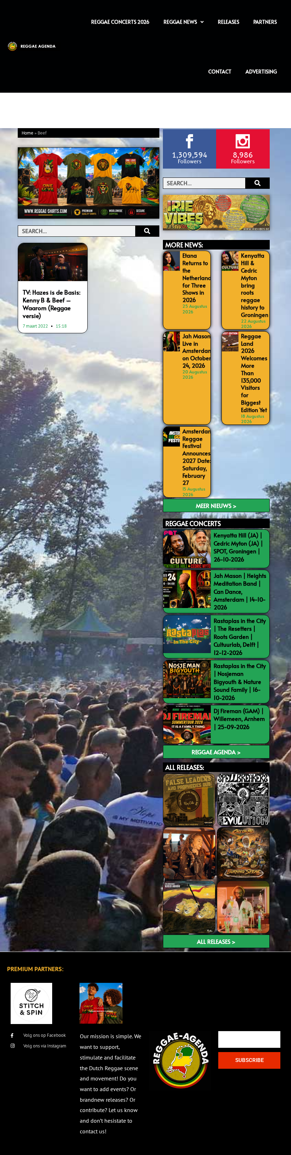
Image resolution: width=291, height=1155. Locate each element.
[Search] (147, 231)
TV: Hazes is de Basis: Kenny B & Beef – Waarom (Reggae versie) (52, 304)
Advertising (261, 71)
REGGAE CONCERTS (193, 523)
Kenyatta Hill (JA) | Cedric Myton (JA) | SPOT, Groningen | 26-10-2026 (238, 547)
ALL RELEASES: (184, 767)
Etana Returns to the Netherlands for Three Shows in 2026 (198, 277)
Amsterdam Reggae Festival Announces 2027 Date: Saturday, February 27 (197, 457)
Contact (219, 71)
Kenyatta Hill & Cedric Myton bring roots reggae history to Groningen (254, 284)
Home (27, 133)
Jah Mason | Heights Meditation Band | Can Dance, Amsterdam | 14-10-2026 (240, 591)
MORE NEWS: (184, 244)
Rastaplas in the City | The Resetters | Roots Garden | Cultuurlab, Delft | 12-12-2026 (240, 636)
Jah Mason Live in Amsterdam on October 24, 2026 (197, 350)
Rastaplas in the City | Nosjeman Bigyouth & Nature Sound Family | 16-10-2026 (240, 681)
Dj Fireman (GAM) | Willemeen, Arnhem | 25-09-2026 (239, 718)
